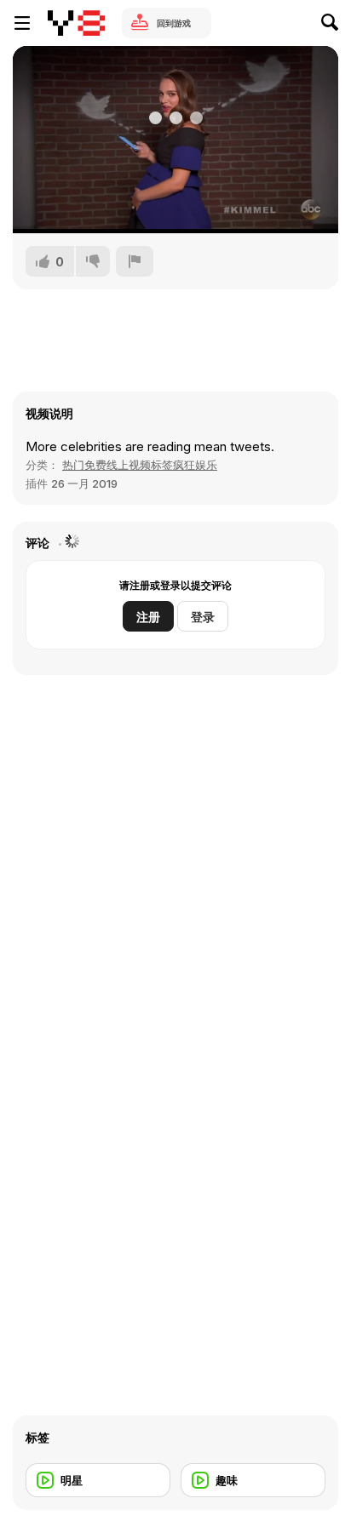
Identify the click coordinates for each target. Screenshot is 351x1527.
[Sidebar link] (22, 23)
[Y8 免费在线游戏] (76, 23)
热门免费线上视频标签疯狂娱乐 (139, 465)
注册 (148, 616)
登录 (203, 616)
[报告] (134, 261)
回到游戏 (174, 23)
